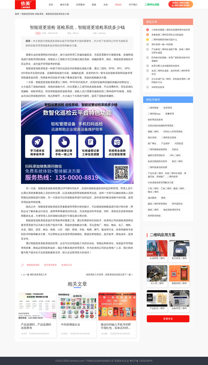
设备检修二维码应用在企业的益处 (167, 34)
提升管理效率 (50, 265)
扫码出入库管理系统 (173, 131)
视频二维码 (153, 131)
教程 (163, 198)
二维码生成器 (152, 4)
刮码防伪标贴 (154, 215)
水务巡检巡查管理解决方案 (160, 182)
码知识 (118, 4)
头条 (106, 4)
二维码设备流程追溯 (157, 167)
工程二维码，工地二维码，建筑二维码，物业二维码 (167, 190)
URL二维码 (175, 155)
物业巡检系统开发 (171, 209)
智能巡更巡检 (33, 265)
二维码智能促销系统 (157, 149)
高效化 (175, 149)
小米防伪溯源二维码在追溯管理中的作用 (171, 30)
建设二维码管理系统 (157, 203)
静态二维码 (177, 161)
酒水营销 (152, 137)
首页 (51, 4)
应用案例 (80, 4)
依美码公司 (66, 265)
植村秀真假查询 (155, 119)
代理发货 (179, 143)
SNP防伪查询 (158, 87)
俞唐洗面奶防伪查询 (157, 161)
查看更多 (168, 318)
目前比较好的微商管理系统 (160, 125)
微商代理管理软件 (156, 155)
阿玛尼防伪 (177, 203)
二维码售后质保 (168, 137)
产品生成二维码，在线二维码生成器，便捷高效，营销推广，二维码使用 (167, 175)
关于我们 (133, 4)
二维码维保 (153, 108)
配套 (94, 4)
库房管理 (167, 108)
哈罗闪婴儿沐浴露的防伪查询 (165, 66)
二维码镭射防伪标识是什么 (164, 39)
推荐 (17, 14)
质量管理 (169, 113)
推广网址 (152, 143)
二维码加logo (154, 113)
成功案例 (152, 198)
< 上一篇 (34, 274)
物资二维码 (153, 209)
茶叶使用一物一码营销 (162, 44)
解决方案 (64, 4)
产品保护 (165, 143)
